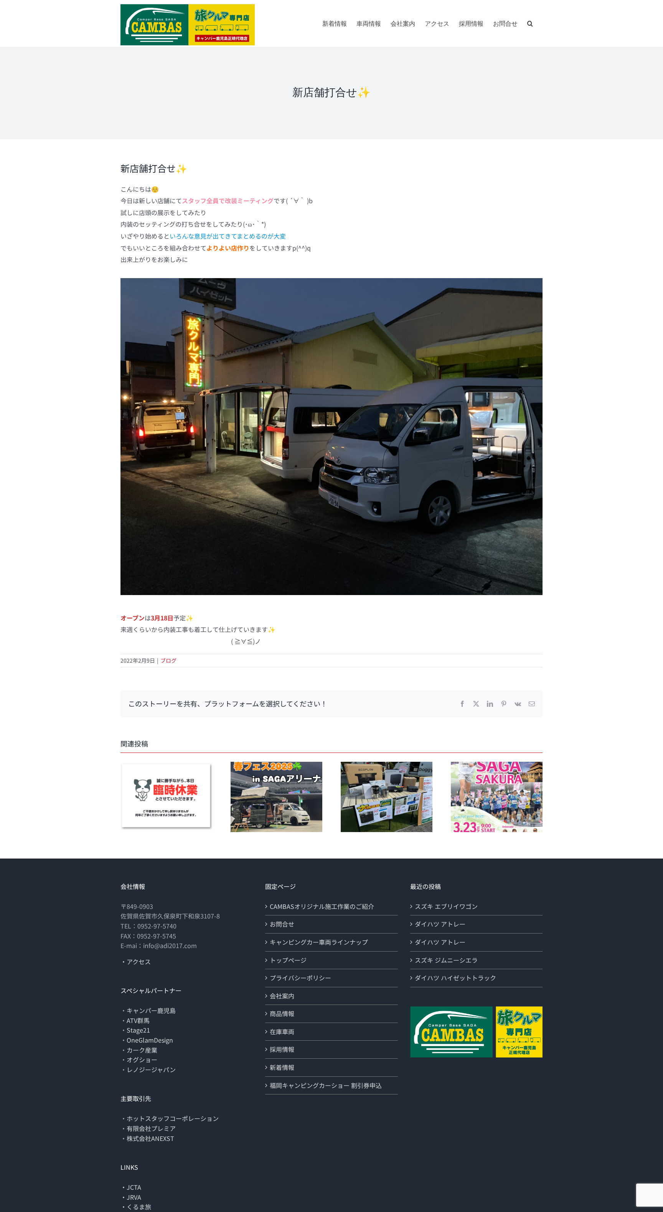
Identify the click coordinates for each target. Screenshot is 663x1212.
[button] (530, 23)
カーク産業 (142, 1049)
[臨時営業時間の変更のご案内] (497, 766)
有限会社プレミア (151, 1128)
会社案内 (282, 995)
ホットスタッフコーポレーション (173, 1118)
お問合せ (282, 923)
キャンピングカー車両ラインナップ (319, 942)
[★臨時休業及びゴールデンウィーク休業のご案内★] (166, 766)
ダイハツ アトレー (440, 923)
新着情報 (282, 1067)
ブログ (168, 660)
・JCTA (130, 1187)
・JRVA (130, 1197)
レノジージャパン (151, 1069)
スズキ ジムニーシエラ (446, 960)
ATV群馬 (138, 1020)
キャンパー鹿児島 (151, 1010)
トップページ (288, 960)
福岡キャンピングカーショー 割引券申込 (326, 1085)
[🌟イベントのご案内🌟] (276, 766)
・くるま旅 (135, 1206)
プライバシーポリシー (300, 977)
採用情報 (282, 1049)
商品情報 (282, 1013)
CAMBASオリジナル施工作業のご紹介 (322, 906)
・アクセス (135, 961)
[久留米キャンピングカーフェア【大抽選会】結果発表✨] (386, 766)
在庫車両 (282, 1031)
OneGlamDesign (150, 1040)
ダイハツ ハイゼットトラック (455, 977)
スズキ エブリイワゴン (446, 906)
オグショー (142, 1059)
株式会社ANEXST (150, 1138)
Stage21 (138, 1030)
